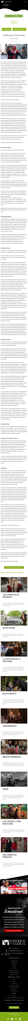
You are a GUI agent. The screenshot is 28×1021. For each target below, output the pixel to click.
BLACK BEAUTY (10, 694)
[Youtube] (12, 1019)
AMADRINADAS (10, 726)
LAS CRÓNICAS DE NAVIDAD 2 (11, 596)
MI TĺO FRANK (9, 628)
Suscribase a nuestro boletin (14, 1000)
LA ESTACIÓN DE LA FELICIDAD (11, 660)
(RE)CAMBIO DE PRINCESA (10, 856)
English (9, 1)
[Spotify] (20, 1019)
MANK (5, 789)
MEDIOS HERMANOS (12, 757)
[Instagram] (16, 1019)
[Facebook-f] (8, 1019)
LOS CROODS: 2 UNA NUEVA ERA (12, 822)
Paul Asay (15, 38)
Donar (14, 993)
